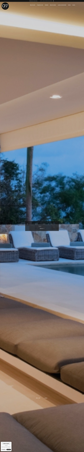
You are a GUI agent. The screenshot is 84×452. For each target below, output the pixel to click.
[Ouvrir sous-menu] (75, 5)
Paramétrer (3, 449)
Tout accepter (8, 449)
